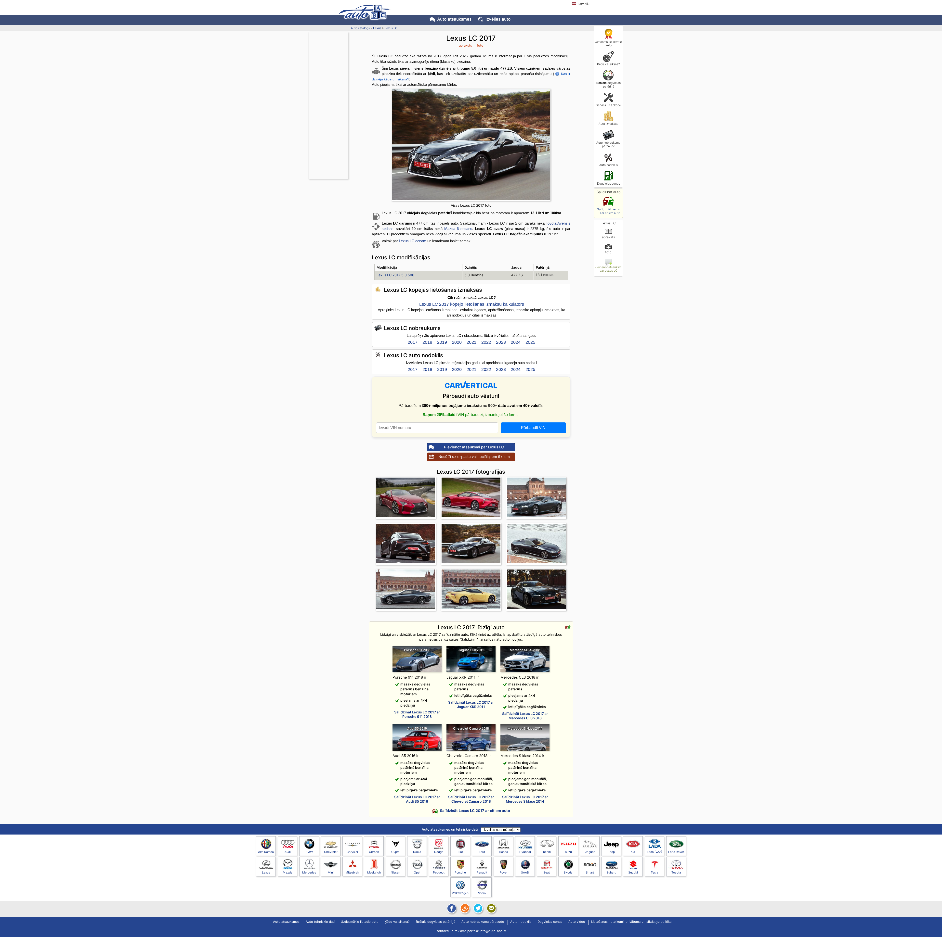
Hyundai (525, 852)
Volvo (482, 893)
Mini (331, 872)
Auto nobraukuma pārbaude (608, 144)
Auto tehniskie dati (320, 922)
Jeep (611, 852)
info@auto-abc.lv (493, 931)
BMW (309, 852)
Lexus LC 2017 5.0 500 (395, 275)
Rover (503, 872)
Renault (482, 872)
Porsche (460, 872)
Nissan (395, 872)
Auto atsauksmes (454, 19)
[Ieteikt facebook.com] (451, 908)
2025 (530, 342)
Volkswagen (460, 893)
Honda (503, 852)
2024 (516, 342)
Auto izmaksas (608, 124)
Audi (288, 852)
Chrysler (352, 852)
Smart (590, 872)
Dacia (417, 852)
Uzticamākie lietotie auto (608, 43)
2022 (486, 342)
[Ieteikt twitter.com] (477, 908)
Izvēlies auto (497, 19)
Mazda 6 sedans (458, 229)
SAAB (525, 872)
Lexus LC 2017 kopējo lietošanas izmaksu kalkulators (471, 304)
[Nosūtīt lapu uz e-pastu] (491, 908)
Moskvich (374, 872)
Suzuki (633, 872)
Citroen (374, 852)
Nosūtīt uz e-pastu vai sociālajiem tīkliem (474, 456)
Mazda (287, 872)
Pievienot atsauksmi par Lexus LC (608, 268)
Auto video (576, 922)
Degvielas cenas (608, 183)
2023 (501, 342)
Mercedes (309, 872)
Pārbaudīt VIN (533, 428)
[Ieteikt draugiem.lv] (464, 908)
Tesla (654, 872)
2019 (442, 342)
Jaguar (590, 852)
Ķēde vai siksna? (608, 64)
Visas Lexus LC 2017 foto (471, 205)
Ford (482, 852)
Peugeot (439, 872)
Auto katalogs (360, 28)
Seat (546, 872)
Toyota (676, 872)
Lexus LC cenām (412, 241)
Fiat (460, 852)
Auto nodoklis (608, 165)
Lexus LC (391, 28)
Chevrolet (331, 852)
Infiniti (546, 852)
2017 (413, 342)
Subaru (611, 872)
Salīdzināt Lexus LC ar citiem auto (608, 211)
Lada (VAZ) (654, 852)
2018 (427, 342)
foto (608, 252)
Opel (417, 872)
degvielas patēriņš (608, 84)
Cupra (395, 852)
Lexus (377, 28)
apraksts (608, 237)
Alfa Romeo (266, 852)
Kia (633, 852)
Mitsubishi (352, 872)
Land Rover (676, 852)
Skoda (568, 872)
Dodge (438, 852)
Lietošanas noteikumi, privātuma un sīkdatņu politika (631, 922)
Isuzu (568, 852)
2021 (471, 342)
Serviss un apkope (608, 105)
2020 (457, 342)
